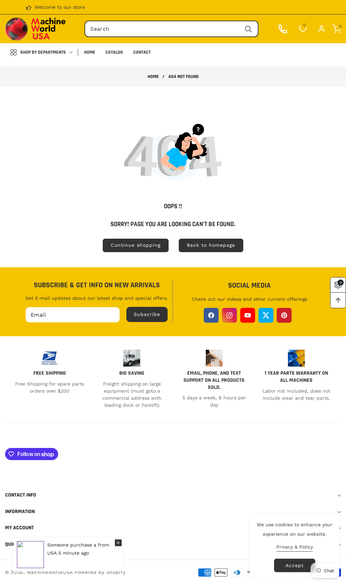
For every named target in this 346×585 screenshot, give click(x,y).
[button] (333, 29)
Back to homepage (211, 245)
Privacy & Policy (294, 547)
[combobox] (171, 28)
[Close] (118, 542)
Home (153, 77)
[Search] (248, 28)
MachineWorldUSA (50, 572)
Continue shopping (135, 245)
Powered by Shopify (100, 572)
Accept (295, 565)
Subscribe (147, 314)
